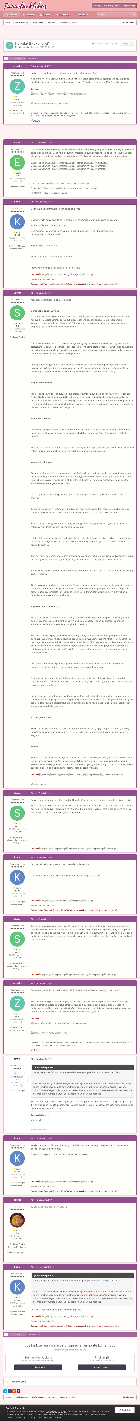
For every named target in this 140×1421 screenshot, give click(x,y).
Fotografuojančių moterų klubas (45, 188)
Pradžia (29, 14)
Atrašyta (41, 142)
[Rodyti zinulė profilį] (17, 1073)
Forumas (13, 14)
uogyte (17, 1200)
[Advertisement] (70, 32)
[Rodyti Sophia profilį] (17, 312)
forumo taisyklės (47, 279)
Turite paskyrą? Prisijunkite (106, 5)
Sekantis (17, 58)
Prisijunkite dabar (101, 1367)
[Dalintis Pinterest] (18, 1391)
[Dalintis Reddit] (14, 1391)
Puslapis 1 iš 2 (34, 58)
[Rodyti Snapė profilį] (17, 813)
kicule (17, 201)
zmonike (26, 47)
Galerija (46, 14)
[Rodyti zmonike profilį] (9, 45)
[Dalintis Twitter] (5, 1391)
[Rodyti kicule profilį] (17, 221)
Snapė (17, 793)
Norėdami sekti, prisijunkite (106, 43)
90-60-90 (49, 47)
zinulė (17, 1058)
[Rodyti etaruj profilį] (17, 162)
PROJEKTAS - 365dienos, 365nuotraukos (49, 193)
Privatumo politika (53, 1417)
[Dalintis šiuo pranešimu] (133, 66)
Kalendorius (64, 14)
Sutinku (125, 1409)
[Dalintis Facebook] (10, 1391)
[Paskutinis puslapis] (24, 58)
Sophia (17, 292)
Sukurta (41, 66)
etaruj (17, 142)
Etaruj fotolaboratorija (40, 183)
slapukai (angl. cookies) (56, 1411)
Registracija (129, 5)
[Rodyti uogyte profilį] (17, 1220)
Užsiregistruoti (38, 1367)
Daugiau (82, 14)
